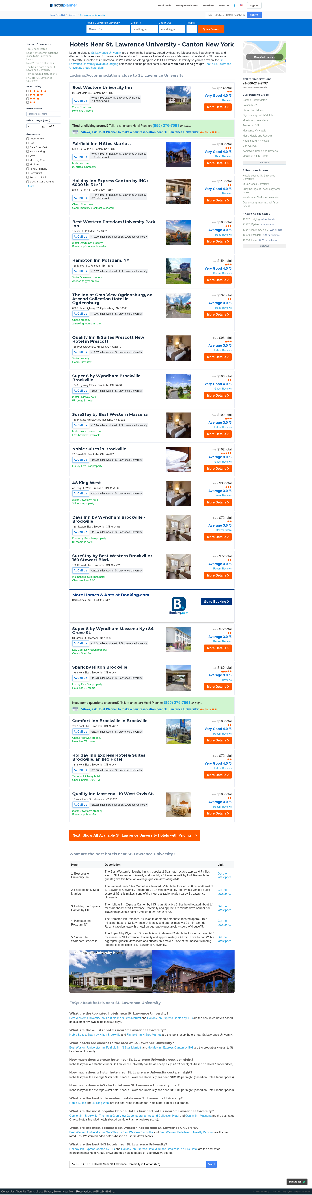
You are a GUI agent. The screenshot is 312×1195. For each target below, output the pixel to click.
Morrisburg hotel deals (255, 120)
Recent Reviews (222, 273)
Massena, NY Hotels (254, 130)
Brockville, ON (251, 125)
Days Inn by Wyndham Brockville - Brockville (108, 519)
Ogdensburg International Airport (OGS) (261, 204)
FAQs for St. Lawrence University (39, 79)
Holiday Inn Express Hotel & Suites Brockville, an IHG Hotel (108, 757)
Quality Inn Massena (198, 1115)
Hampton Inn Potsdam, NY (100, 260)
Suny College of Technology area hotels (262, 190)
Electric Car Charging (42, 181)
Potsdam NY (250, 105)
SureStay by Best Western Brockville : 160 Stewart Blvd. (112, 558)
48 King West (86, 483)
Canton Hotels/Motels (255, 100)
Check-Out (165, 22)
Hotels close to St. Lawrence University (259, 177)
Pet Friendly (37, 138)
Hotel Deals (164, 5)
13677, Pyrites (251, 224)
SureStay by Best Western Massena (110, 414)
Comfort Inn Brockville (83, 1115)
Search (254, 14)
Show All (264, 162)
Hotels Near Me (63, 1191)
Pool (32, 142)
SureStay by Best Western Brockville (129, 1132)
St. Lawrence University (106, 52)
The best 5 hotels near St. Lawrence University (41, 68)
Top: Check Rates (36, 48)
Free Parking (37, 151)
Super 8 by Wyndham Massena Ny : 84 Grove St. (113, 631)
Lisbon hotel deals (253, 110)
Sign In (254, 5)
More (222, 5)
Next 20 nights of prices (40, 62)
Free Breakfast (38, 147)
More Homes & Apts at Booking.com (110, 595)
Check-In (136, 22)
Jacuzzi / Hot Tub (39, 177)
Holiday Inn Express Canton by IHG (170, 1018)
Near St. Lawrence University (103, 22)
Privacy (48, 1191)
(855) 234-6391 (102, 1191)
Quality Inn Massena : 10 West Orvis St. (113, 794)
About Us (21, 1191)
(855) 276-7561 (166, 125)
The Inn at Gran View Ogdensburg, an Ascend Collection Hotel (139, 1115)
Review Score (224, 529)
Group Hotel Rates (187, 5)
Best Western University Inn (102, 88)
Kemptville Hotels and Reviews (260, 151)
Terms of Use (35, 1191)
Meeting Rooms (39, 160)
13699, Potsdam (252, 234)
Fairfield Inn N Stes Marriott (101, 144)
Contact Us (8, 1191)
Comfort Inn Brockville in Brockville (110, 721)
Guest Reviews (223, 388)
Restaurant (36, 172)
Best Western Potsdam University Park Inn (113, 224)
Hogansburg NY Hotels (256, 140)
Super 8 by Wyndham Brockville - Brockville (107, 378)
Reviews (227, 100)
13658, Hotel (250, 240)
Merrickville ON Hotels (255, 156)
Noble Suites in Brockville (99, 449)
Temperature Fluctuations (41, 73)
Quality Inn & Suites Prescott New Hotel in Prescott (108, 339)
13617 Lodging (251, 219)
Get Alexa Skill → (210, 132)
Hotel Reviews (223, 495)
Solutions (208, 5)
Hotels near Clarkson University (261, 197)
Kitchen (34, 164)
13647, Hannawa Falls (255, 229)
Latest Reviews (223, 350)
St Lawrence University (256, 184)
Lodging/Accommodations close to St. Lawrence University (42, 55)
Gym (32, 155)
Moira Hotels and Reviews (257, 135)
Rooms (191, 22)
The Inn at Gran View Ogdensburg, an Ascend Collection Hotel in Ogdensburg (112, 299)
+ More (30, 185)
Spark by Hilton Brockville (99, 667)
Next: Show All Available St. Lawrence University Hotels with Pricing (132, 835)
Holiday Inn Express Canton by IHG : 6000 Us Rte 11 (110, 183)
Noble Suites (77, 1034)
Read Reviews (223, 156)
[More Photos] (178, 110)
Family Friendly (38, 168)
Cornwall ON (250, 145)
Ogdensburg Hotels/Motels (258, 115)
